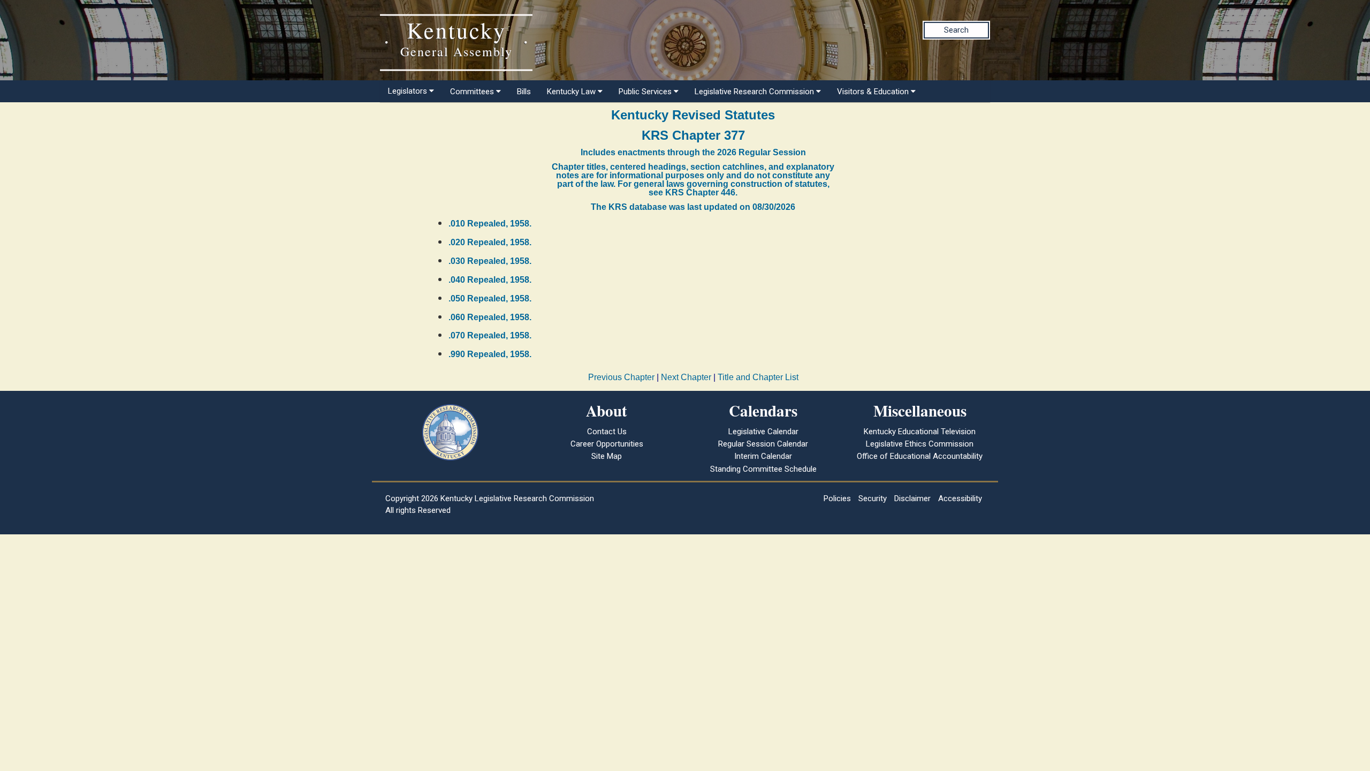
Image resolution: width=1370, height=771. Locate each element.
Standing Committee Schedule (763, 469)
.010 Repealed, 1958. (489, 223)
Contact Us (607, 431)
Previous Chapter (621, 377)
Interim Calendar (763, 456)
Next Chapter (686, 377)
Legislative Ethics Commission (919, 444)
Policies (837, 498)
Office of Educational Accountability (920, 456)
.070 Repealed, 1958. (489, 335)
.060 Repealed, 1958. (489, 317)
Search (956, 30)
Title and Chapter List (758, 377)
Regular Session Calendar (763, 444)
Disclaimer (912, 498)
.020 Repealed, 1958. (489, 242)
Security (872, 498)
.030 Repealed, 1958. (489, 261)
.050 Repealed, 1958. (489, 298)
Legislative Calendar (763, 431)
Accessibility (960, 498)
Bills (524, 91)
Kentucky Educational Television (920, 431)
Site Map (606, 456)
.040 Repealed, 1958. (489, 279)
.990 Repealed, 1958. (489, 354)
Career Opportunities (606, 444)
